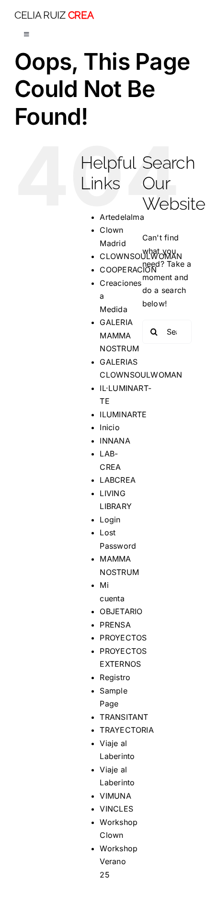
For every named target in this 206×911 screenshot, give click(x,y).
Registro (115, 677)
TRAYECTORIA (127, 730)
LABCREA (118, 480)
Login (110, 519)
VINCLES (116, 808)
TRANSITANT (124, 717)
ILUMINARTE (123, 414)
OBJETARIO (121, 611)
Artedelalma (122, 217)
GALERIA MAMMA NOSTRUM (119, 335)
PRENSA (115, 624)
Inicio (109, 427)
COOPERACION (128, 269)
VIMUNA (115, 796)
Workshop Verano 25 (118, 861)
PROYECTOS (123, 637)
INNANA (115, 440)
